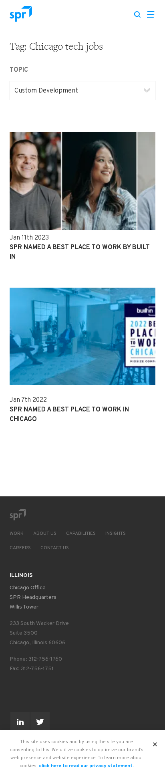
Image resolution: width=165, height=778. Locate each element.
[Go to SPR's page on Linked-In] (20, 721)
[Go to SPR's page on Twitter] (40, 721)
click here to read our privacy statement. (86, 766)
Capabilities (81, 533)
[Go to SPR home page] (18, 514)
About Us (44, 533)
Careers (20, 548)
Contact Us (54, 548)
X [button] (155, 742)
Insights (115, 533)
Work (17, 533)
